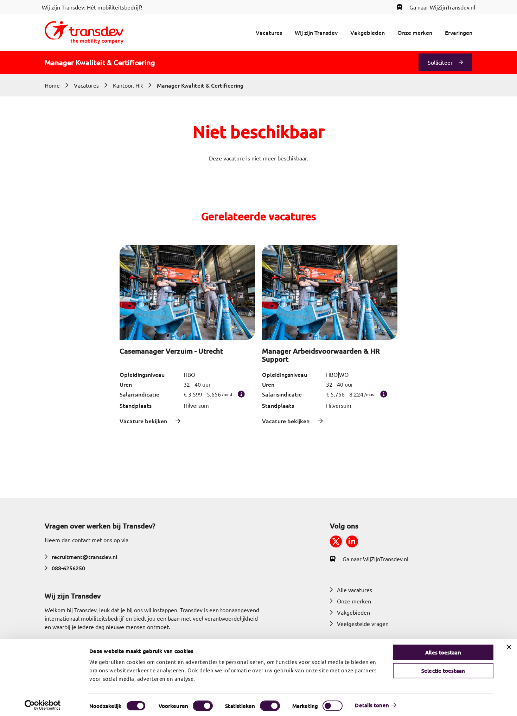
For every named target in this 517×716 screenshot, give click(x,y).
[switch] (202, 705)
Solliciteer (440, 62)
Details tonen (372, 705)
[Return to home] (84, 32)
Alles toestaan (443, 652)
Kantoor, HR (128, 85)
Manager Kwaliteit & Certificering (200, 85)
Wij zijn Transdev (316, 32)
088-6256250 (68, 568)
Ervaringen (458, 32)
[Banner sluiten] (508, 647)
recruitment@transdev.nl (84, 556)
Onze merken (414, 32)
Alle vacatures (354, 589)
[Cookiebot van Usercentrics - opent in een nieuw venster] (43, 705)
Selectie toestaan (443, 670)
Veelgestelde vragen (363, 623)
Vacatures (269, 32)
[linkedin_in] (352, 541)
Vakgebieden (367, 32)
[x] (336, 541)
